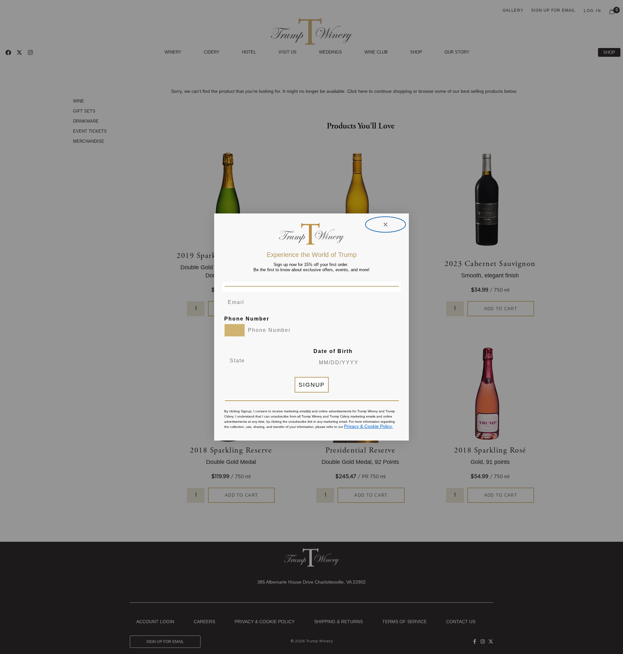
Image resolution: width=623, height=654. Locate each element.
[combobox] (235, 330)
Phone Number (246, 318)
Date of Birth (333, 351)
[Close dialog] (385, 224)
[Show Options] (287, 361)
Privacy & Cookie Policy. (368, 426)
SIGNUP (312, 385)
